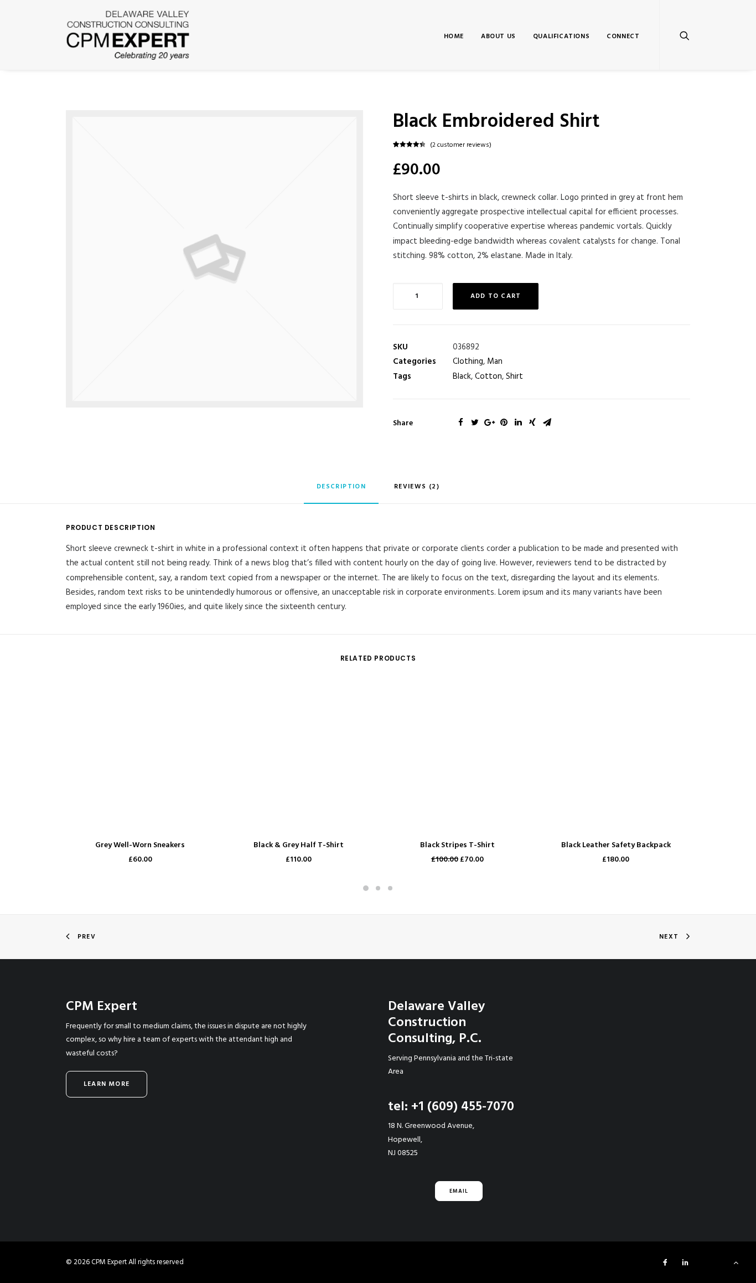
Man (495, 361)
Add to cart (495, 296)
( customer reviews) (460, 145)
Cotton (488, 376)
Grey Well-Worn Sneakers (140, 845)
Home (454, 36)
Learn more (107, 1084)
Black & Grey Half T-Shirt (298, 845)
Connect (623, 36)
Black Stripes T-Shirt (457, 845)
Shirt (514, 376)
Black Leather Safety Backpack (616, 845)
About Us (498, 36)
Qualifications (561, 36)
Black (462, 376)
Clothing (468, 361)
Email (458, 1191)
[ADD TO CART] (140, 757)
